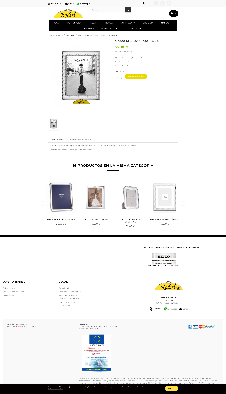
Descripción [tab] (56, 139)
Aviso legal (64, 288)
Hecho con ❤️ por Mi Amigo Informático (23, 325)
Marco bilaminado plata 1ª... (165, 219)
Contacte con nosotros (13, 292)
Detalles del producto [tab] (80, 139)
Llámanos (158, 309)
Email (186, 309)
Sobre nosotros (10, 288)
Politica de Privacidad (69, 299)
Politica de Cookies (68, 295)
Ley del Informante (68, 302)
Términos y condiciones (70, 292)
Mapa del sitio (65, 306)
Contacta (172, 309)
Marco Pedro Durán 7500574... (130, 220)
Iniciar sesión (9, 295)
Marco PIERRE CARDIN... (96, 219)
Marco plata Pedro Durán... (61, 219)
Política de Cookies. (55, 389)
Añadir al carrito (136, 76)
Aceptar (171, 388)
